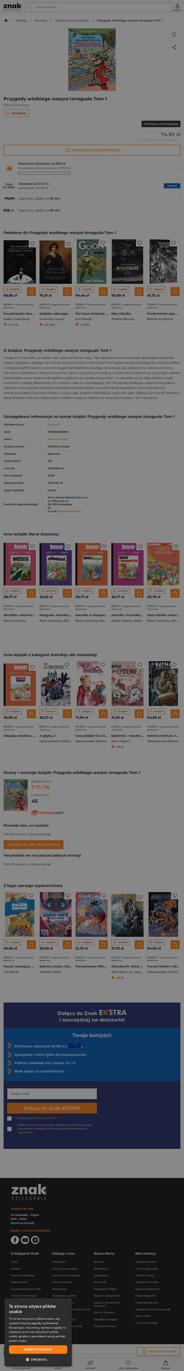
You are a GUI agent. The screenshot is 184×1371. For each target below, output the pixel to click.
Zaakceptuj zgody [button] (38, 1349)
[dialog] (38, 1332)
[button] (38, 1359)
